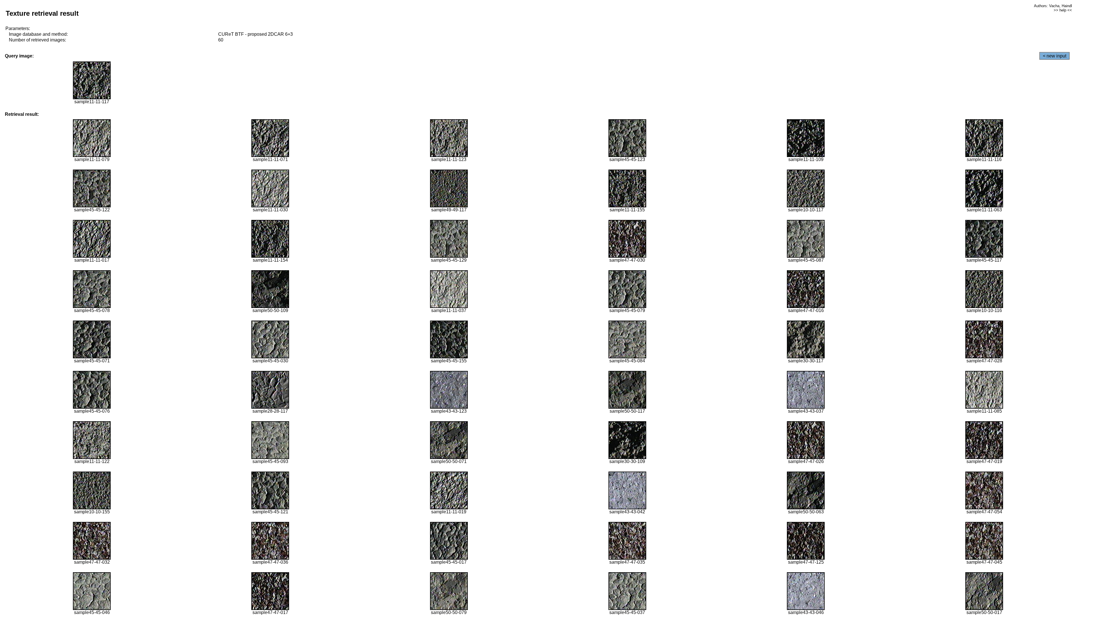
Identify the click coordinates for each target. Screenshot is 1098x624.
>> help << (1063, 10)
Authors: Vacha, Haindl (1053, 6)
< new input (1054, 55)
